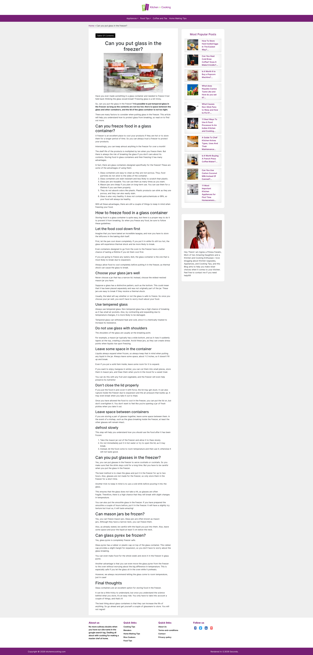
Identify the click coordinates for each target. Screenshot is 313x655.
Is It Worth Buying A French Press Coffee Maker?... (210, 158)
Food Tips (144, 18)
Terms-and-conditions (168, 630)
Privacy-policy (164, 637)
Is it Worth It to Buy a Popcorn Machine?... (209, 74)
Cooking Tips (129, 627)
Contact (162, 634)
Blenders (127, 630)
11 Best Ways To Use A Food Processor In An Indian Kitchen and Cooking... (209, 125)
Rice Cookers (129, 637)
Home (91, 25)
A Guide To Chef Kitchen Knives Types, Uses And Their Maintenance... (210, 143)
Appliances (132, 18)
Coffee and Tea (160, 18)
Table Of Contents (105, 35)
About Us (162, 627)
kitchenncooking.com (56, 651)
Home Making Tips (177, 18)
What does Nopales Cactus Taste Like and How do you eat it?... (209, 92)
